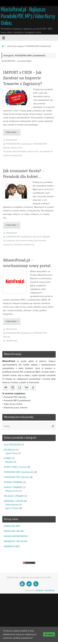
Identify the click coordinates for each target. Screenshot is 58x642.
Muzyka (9, 461)
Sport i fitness (12, 508)
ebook (9, 151)
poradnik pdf (16, 155)
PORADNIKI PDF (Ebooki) (16, 477)
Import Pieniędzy (19, 151)
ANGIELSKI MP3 (12, 525)
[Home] (3, 46)
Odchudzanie (11, 504)
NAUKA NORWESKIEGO (16, 536)
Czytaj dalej (10, 132)
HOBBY (7, 458)
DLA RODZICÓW (12, 444)
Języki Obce (11, 453)
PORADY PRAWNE (13, 482)
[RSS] (36, 583)
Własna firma (16, 147)
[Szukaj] (53, 426)
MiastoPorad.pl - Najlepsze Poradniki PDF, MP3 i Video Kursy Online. (28, 16)
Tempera (39, 590)
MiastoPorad (11, 139)
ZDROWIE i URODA (13, 500)
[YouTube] (22, 583)
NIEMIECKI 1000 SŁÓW (15, 541)
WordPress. (50, 590)
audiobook (10, 240)
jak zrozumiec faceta (24, 240)
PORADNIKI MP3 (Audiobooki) (19, 143)
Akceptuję (49, 634)
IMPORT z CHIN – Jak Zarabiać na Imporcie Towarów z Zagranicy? (22, 78)
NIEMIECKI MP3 (12, 546)
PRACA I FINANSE (13, 487)
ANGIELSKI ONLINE (14, 531)
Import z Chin (33, 151)
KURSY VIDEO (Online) (15, 466)
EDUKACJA (9, 449)
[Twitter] (29, 583)
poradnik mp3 (28, 244)
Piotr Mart (17, 244)
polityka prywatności (23, 637)
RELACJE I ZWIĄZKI (41, 236)
